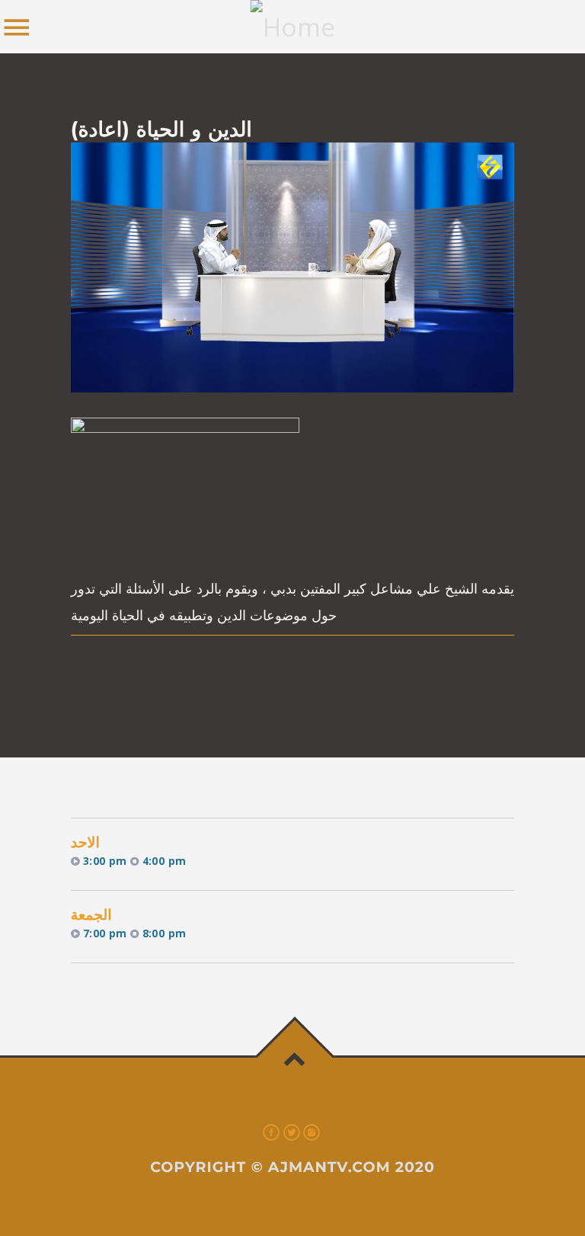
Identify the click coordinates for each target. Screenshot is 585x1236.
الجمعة (91, 915)
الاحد (85, 842)
